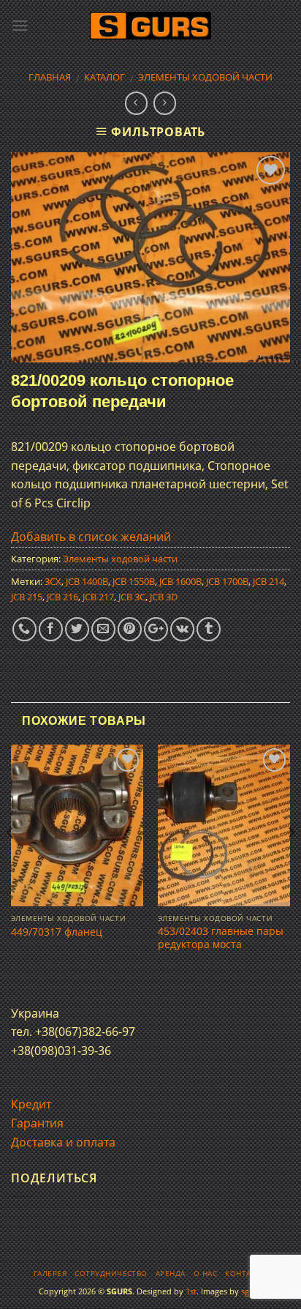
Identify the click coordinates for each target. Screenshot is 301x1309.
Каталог (104, 76)
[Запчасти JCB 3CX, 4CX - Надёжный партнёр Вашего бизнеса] (150, 26)
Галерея (50, 1273)
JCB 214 (268, 581)
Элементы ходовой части (205, 76)
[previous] (10, 861)
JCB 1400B (87, 581)
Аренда (171, 1273)
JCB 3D (164, 596)
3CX (53, 581)
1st (191, 1291)
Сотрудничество (111, 1273)
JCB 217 (98, 596)
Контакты (246, 1273)
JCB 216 (62, 596)
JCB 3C (131, 596)
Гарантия (37, 1123)
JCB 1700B (227, 581)
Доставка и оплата (63, 1142)
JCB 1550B (134, 581)
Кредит (31, 1104)
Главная (49, 76)
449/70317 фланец (56, 932)
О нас (205, 1273)
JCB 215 (26, 596)
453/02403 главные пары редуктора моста (220, 937)
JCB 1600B (180, 581)
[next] (290, 861)
